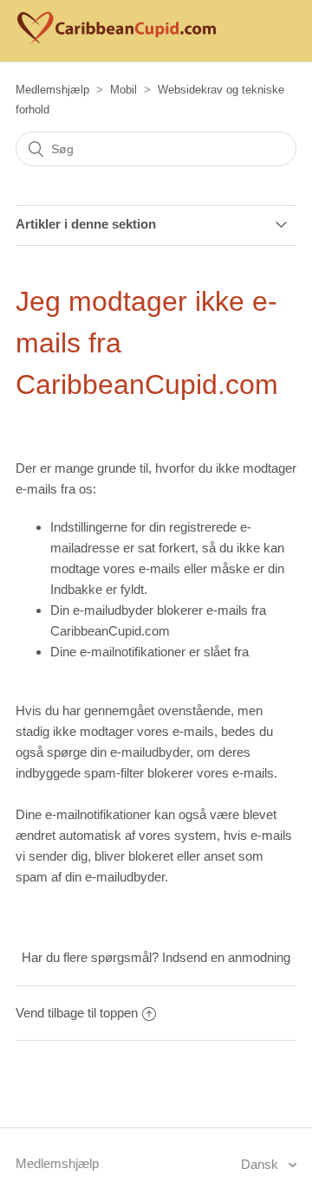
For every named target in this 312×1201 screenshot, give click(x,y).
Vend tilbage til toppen (77, 1012)
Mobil (123, 89)
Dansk (261, 1164)
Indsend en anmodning (226, 957)
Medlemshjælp (52, 89)
